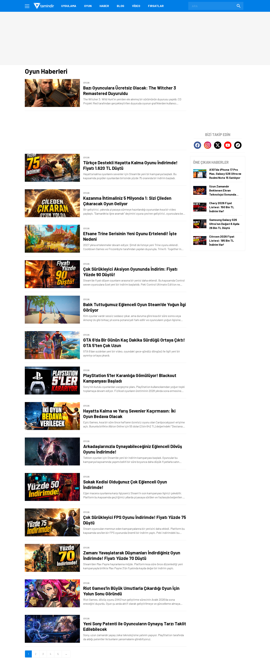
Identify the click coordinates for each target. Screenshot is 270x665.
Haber (104, 6)
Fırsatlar (156, 6)
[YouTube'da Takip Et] (227, 145)
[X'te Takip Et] (217, 145)
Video (136, 6)
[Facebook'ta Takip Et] (197, 145)
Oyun (88, 6)
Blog (120, 6)
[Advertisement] (105, 130)
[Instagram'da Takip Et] (207, 145)
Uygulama (68, 6)
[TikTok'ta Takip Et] (238, 145)
